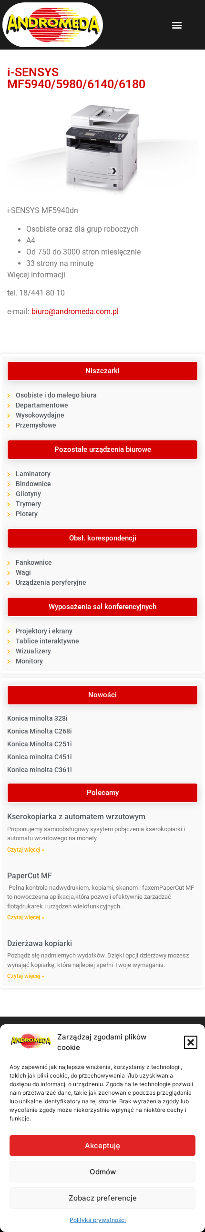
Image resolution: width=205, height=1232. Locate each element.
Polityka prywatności (98, 1219)
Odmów (103, 1171)
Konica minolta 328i (37, 718)
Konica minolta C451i (39, 757)
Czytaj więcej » (25, 849)
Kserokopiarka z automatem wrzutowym (76, 816)
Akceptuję (102, 1145)
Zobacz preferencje (103, 1197)
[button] (190, 1042)
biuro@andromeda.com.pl (75, 311)
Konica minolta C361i (39, 770)
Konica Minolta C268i (39, 731)
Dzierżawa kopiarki (39, 943)
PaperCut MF (29, 875)
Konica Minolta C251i (39, 744)
